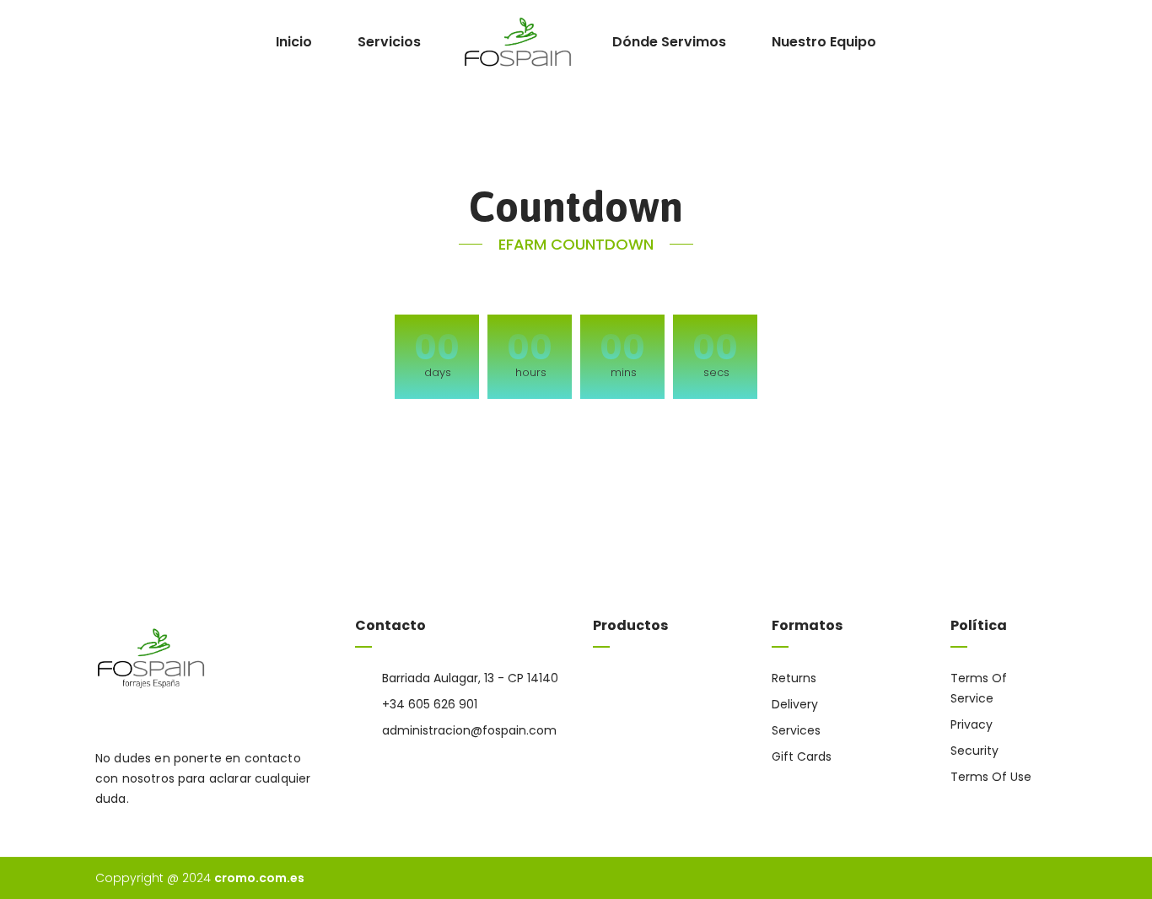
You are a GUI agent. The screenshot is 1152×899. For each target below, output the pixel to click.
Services (796, 730)
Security (974, 750)
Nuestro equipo (824, 41)
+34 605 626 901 (429, 704)
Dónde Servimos (669, 41)
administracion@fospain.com (469, 730)
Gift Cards (802, 756)
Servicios (389, 41)
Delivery (795, 704)
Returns (794, 678)
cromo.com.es (259, 877)
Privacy (971, 724)
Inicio (294, 41)
